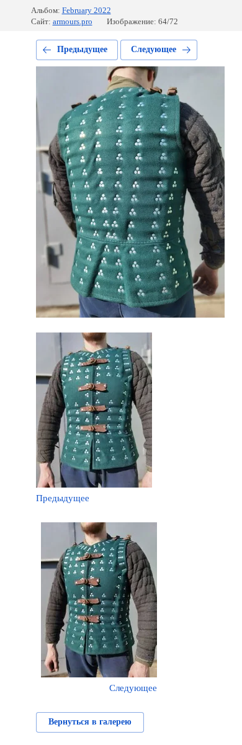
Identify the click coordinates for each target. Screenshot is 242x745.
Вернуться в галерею (90, 721)
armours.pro (72, 21)
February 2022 (86, 10)
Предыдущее (82, 49)
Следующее (153, 49)
